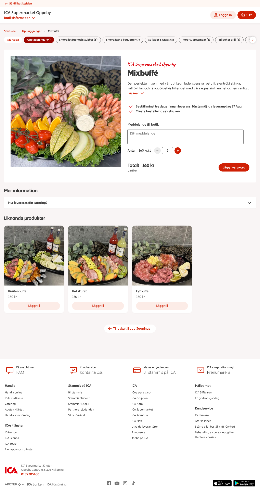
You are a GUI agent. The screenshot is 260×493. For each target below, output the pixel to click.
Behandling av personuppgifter (214, 432)
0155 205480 (30, 474)
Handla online (13, 392)
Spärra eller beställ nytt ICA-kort (215, 426)
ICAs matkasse (14, 398)
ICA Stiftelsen (203, 392)
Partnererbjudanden (81, 409)
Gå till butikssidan (20, 3)
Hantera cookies (205, 437)
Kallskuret (79, 291)
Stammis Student (79, 398)
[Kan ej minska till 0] (157, 150)
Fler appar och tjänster (19, 449)
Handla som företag (17, 415)
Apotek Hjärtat (14, 409)
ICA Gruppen (140, 398)
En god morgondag (207, 398)
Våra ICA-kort (76, 415)
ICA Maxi (137, 421)
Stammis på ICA (79, 386)
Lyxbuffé (142, 291)
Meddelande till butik (143, 124)
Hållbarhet (203, 386)
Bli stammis (75, 392)
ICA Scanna (12, 438)
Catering (10, 404)
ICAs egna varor (142, 392)
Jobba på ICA (140, 438)
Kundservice (204, 408)
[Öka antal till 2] (177, 150)
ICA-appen (11, 432)
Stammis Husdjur (78, 404)
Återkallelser (203, 421)
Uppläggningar (31, 31)
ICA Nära (137, 404)
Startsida (10, 31)
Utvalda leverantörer (145, 426)
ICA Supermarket (142, 409)
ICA (134, 386)
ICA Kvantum (140, 415)
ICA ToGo (10, 443)
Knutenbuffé (17, 291)
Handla (10, 386)
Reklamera (202, 415)
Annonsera (138, 432)
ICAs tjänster (14, 425)
